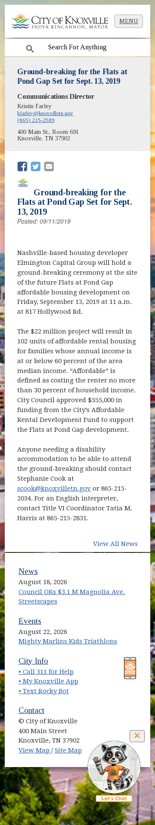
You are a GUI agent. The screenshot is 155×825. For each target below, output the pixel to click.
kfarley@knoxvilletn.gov (45, 113)
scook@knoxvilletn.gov (54, 488)
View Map (35, 750)
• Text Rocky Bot (44, 691)
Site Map (68, 750)
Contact (31, 710)
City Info (33, 660)
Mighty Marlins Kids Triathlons (68, 641)
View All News (115, 544)
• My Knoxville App (48, 681)
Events (30, 620)
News (28, 571)
